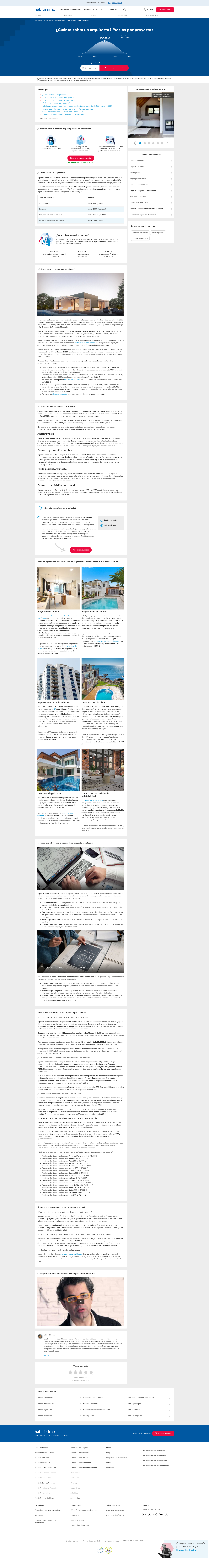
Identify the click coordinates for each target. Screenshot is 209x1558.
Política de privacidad (91, 1541)
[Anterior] (134, 143)
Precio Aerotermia (42, 1458)
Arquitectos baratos (138, 197)
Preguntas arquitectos (140, 238)
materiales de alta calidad (85, 343)
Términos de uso (71, 1541)
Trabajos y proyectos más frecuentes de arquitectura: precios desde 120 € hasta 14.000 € (77, 106)
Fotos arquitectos (158, 232)
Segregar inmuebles (138, 179)
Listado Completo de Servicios (154, 1456)
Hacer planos (135, 173)
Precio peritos (88, 1416)
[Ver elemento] (140, 143)
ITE (55, 709)
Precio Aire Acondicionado (45, 1473)
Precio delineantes (90, 1404)
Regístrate (39, 1515)
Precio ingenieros (45, 1410)
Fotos (108, 1463)
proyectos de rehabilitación (71, 1254)
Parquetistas (75, 1473)
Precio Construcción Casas (45, 1468)
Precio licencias (134, 1410)
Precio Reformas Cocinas (45, 1483)
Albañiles (74, 1493)
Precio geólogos (134, 1404)
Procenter (110, 1468)
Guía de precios (90, 9)
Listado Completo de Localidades (155, 1466)
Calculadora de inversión (80, 1525)
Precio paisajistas (45, 1416)
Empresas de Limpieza (79, 1458)
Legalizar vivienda (137, 167)
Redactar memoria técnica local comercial (146, 209)
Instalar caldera (67, 15)
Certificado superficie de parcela (143, 215)
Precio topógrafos (135, 1416)
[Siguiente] (167, 143)
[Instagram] (144, 1515)
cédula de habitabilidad (93, 800)
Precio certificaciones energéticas (141, 1398)
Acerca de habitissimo (115, 1510)
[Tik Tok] (167, 1515)
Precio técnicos (71, 20)
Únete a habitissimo (186, 1550)
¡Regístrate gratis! (115, 3)
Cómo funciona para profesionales (84, 1510)
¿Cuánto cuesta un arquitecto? (54, 95)
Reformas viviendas (152, 15)
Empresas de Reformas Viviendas (84, 1468)
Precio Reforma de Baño (44, 1453)
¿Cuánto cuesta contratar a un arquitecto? (58, 97)
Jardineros (75, 1478)
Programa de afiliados (115, 1515)
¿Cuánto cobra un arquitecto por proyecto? (59, 100)
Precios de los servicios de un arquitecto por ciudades (63, 112)
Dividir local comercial (139, 203)
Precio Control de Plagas (44, 1498)
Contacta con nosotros (151, 1509)
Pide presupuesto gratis (114, 68)
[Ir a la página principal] (45, 9)
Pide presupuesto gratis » (163, 96)
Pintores (74, 1483)
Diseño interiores (137, 161)
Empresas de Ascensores (80, 1453)
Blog (102, 9)
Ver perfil (47, 1355)
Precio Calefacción (42, 1493)
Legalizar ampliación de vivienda (143, 191)
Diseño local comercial (139, 185)
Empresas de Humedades (81, 1463)
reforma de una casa (72, 380)
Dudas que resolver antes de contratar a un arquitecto (63, 115)
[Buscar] (124, 9)
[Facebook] (150, 1515)
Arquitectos (75, 1498)
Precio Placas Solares (43, 1478)
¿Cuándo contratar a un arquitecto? (56, 103)
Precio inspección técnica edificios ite (97, 1410)
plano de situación (59, 394)
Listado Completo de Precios (153, 1451)
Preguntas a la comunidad (116, 1458)
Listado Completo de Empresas (154, 1461)
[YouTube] (161, 1515)
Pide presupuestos (165, 9)
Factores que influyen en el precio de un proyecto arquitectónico (67, 109)
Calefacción (38, 15)
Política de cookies (111, 1541)
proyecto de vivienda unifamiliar (106, 641)
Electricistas (75, 1488)
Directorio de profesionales (70, 9)
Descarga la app (77, 1520)
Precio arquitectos (45, 1398)
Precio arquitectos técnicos (93, 1398)
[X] (155, 1515)
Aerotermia (94, 15)
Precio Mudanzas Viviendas (45, 1463)
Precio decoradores (46, 1404)
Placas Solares (122, 15)
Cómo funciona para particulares (48, 1510)
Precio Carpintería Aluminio (46, 1488)
